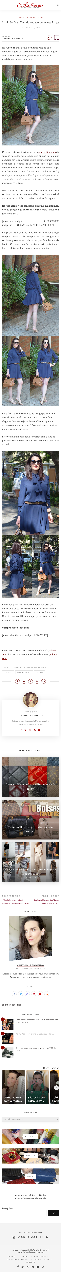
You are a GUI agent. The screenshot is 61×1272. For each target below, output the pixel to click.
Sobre (11, 1257)
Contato (31, 1262)
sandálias (8, 672)
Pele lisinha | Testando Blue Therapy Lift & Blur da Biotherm (46, 902)
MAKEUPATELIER (33, 1237)
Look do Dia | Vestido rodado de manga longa (25, 667)
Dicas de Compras (18, 1259)
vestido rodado (24, 672)
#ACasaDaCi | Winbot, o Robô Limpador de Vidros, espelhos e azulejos (15, 902)
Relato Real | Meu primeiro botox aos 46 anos (35, 1034)
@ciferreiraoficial (11, 1004)
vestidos (40, 672)
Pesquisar (7, 1208)
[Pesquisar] (53, 1213)
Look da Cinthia (26, 17)
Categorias (41, 1257)
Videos (25, 1257)
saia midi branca (47, 152)
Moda (41, 17)
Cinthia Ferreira (12, 38)
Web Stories (41, 1259)
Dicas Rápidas (51, 1068)
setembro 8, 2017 (30, 28)
